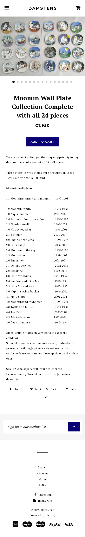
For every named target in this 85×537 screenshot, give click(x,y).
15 (71, 82)
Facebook (45, 495)
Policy (43, 485)
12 (59, 82)
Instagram (44, 501)
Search (42, 467)
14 (67, 82)
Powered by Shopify (42, 515)
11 (55, 82)
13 (63, 82)
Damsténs (42, 8)
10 (51, 82)
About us (42, 473)
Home (43, 479)
